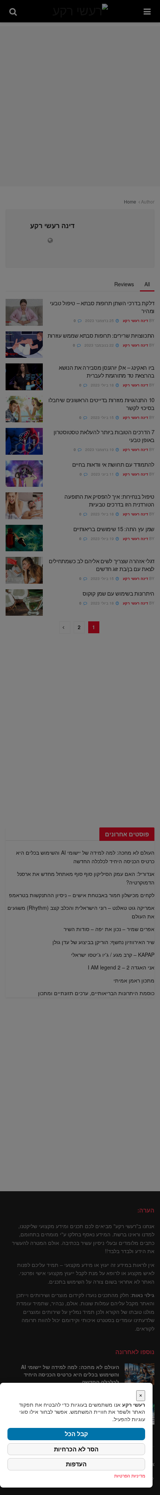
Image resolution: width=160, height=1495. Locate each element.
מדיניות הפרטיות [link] (129, 1476)
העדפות (76, 1464)
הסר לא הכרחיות (76, 1449)
